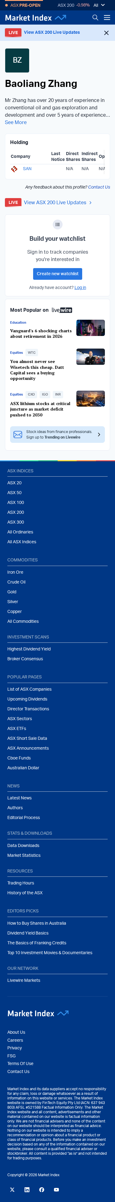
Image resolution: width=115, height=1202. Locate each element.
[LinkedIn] (27, 1190)
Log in (80, 288)
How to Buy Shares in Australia (36, 923)
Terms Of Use (20, 1064)
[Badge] (58, 224)
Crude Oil (16, 582)
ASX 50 (14, 493)
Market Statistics (23, 855)
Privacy (14, 1048)
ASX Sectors (19, 719)
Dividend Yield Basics (27, 933)
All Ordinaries (20, 532)
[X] (12, 1190)
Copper (14, 612)
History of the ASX (25, 893)
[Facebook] (42, 1190)
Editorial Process (23, 818)
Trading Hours (20, 883)
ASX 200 (66, 5)
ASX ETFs (16, 729)
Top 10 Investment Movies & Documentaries (49, 953)
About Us (16, 1032)
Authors (15, 808)
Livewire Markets (23, 980)
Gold (11, 592)
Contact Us (99, 187)
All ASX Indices (21, 542)
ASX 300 (15, 522)
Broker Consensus (25, 659)
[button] (31, 352)
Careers (15, 1040)
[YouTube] (56, 1190)
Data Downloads (23, 846)
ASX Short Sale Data (27, 738)
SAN (27, 169)
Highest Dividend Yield (29, 649)
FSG (11, 1056)
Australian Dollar (23, 768)
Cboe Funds (19, 758)
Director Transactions (28, 709)
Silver (12, 602)
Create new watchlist (58, 274)
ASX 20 (14, 483)
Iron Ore (15, 572)
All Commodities (23, 621)
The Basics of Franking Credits (36, 943)
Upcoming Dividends (27, 699)
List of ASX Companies (29, 689)
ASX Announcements (28, 748)
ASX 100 (15, 503)
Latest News (19, 798)
